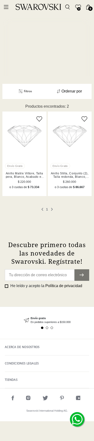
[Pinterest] (62, 399)
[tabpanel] (47, 320)
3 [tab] (52, 328)
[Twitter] (45, 399)
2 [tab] (47, 328)
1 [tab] (42, 328)
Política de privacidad (63, 286)
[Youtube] (79, 399)
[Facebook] (13, 399)
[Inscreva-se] (81, 275)
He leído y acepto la (45, 286)
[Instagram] (28, 399)
